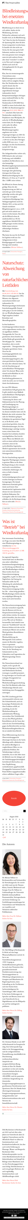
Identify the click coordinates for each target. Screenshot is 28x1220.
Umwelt (11, 512)
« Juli (4, 837)
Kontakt (14, 798)
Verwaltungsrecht (18, 512)
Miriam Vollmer (16, 247)
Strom (4, 253)
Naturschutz (5, 512)
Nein (15, 1215)
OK (12, 1215)
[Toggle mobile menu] (25, 2)
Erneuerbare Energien (16, 251)
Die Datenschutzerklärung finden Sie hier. (14, 1217)
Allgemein (13, 508)
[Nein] (26, 1214)
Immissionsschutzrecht (14, 510)
